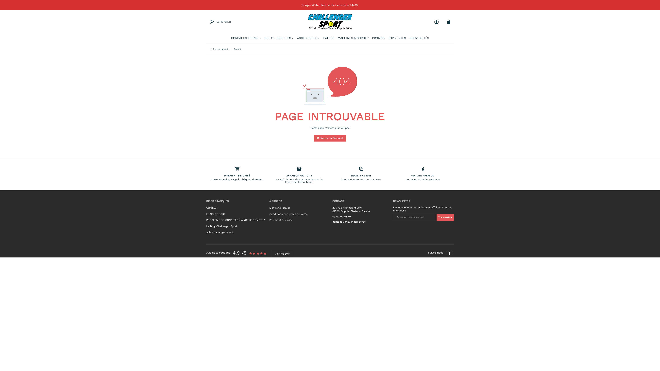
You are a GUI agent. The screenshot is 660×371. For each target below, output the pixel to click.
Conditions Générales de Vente (288, 214)
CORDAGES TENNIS (244, 38)
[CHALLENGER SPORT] (330, 22)
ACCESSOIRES (307, 38)
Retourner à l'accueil (330, 138)
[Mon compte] (436, 22)
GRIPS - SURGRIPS (278, 38)
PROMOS (378, 38)
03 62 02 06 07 (341, 216)
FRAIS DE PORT (216, 214)
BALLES (328, 38)
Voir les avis (282, 253)
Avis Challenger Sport (219, 232)
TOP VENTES (397, 38)
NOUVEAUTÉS (419, 38)
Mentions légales (279, 207)
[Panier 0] (448, 22)
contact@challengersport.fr (349, 221)
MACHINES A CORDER (353, 38)
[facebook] (449, 253)
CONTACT (212, 207)
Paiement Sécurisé (281, 220)
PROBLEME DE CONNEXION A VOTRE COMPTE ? (236, 220)
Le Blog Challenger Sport (221, 226)
